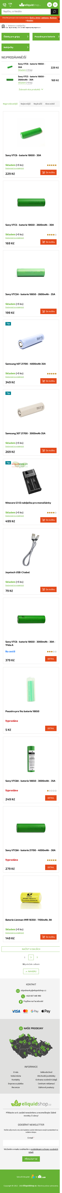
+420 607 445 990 (33, 995)
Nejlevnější (26, 103)
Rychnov (53, 18)
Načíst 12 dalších (31, 949)
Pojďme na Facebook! (33, 1001)
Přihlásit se (31, 1159)
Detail (51, 658)
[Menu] (55, 5)
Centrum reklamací (46, 1083)
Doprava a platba (15, 1083)
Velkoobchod (46, 1072)
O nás (15, 1072)
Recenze (16, 1087)
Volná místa (16, 1076)
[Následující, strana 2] (31, 957)
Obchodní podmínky (46, 1076)
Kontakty (16, 1079)
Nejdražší (38, 103)
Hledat (54, 11)
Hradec (30, 20)
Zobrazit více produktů (29, 89)
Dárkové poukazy (46, 1087)
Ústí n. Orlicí (35, 18)
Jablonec (45, 18)
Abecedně (50, 103)
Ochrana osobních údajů (46, 1079)
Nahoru (32, 971)
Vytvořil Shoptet (23, 1177)
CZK (10, 3)
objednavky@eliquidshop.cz (33, 990)
